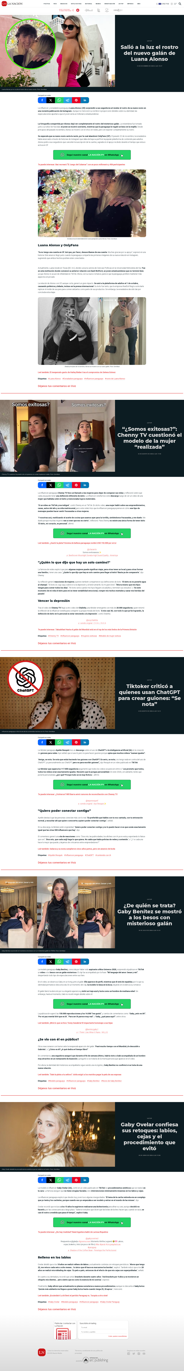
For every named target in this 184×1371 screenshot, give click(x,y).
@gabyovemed (92, 1238)
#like (97, 1244)
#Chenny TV (53, 636)
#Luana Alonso (54, 379)
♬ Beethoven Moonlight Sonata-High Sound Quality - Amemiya (92, 555)
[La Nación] (12, 3)
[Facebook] (128, 1353)
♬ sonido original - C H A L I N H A (92, 623)
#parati (103, 1244)
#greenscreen (85, 1241)
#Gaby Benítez (93, 1081)
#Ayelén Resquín (55, 855)
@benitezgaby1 (92, 1029)
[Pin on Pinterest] (76, 100)
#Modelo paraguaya (56, 1081)
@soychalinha (92, 620)
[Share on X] (50, 100)
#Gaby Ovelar (53, 1302)
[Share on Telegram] (67, 100)
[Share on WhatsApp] (59, 100)
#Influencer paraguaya (93, 379)
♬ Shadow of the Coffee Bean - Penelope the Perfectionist (92, 1250)
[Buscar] (180, 3)
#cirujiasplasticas (113, 1244)
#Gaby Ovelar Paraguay (110, 1302)
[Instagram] (139, 1353)
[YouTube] (144, 1353)
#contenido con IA (103, 855)
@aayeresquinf (92, 801)
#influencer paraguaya (69, 636)
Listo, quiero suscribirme (118, 1336)
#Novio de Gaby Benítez (111, 1081)
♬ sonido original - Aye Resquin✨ (92, 804)
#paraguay (92, 1247)
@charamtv (92, 549)
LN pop (149, 41)
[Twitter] (133, 1353)
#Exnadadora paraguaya (72, 379)
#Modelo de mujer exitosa (110, 636)
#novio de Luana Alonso (115, 379)
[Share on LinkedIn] (84, 100)
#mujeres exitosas (89, 636)
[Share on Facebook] (42, 100)
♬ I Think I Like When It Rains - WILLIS (92, 1032)
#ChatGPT (89, 855)
